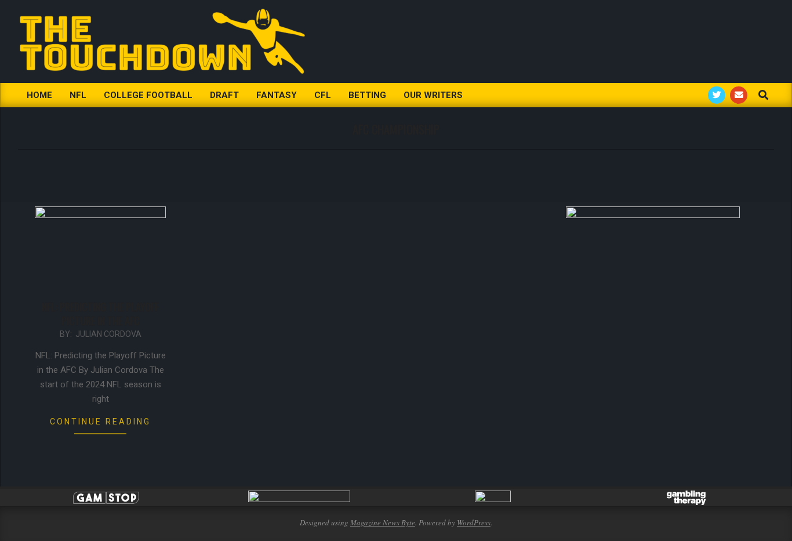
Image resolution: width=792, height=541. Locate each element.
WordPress (474, 522)
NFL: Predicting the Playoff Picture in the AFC (100, 313)
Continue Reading (100, 421)
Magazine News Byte (382, 522)
